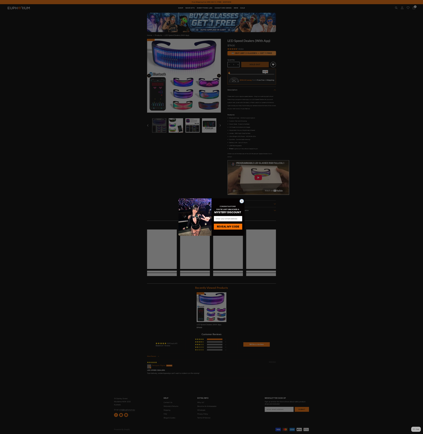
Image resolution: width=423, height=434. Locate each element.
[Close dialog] (242, 201)
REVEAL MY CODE (228, 226)
